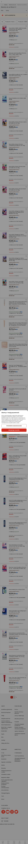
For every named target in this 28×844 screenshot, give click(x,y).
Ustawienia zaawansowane (14, 426)
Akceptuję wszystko (14, 430)
